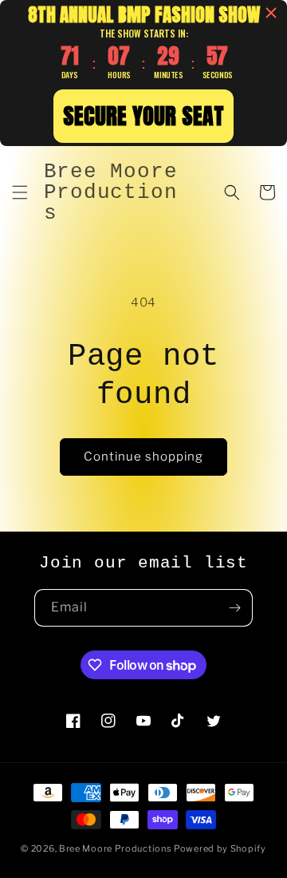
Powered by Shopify (220, 848)
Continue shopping (143, 456)
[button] (19, 192)
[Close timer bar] (271, 12)
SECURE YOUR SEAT (143, 115)
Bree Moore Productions (115, 848)
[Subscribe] (234, 608)
